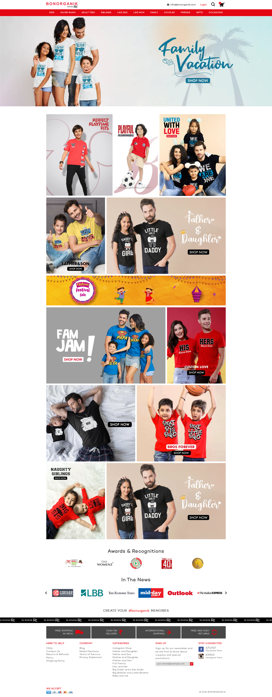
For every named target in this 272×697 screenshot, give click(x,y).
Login (203, 5)
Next (226, 593)
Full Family (119, 663)
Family (154, 13)
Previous (46, 593)
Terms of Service (89, 654)
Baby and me (120, 676)
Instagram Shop (122, 648)
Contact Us (53, 651)
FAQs (49, 648)
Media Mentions (89, 651)
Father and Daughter (125, 651)
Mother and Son (122, 660)
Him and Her (120, 667)
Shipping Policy (55, 661)
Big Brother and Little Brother (130, 673)
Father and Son (122, 654)
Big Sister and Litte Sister (128, 670)
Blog (82, 648)
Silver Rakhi (68, 13)
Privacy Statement (90, 657)
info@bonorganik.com (183, 5)
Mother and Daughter (125, 657)
